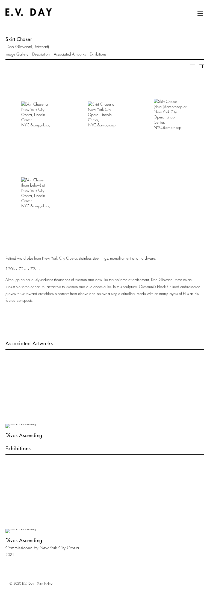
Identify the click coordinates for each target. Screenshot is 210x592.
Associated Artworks (70, 54)
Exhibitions (98, 54)
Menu (200, 15)
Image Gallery (16, 54)
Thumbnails (201, 66)
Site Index (44, 583)
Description (41, 54)
